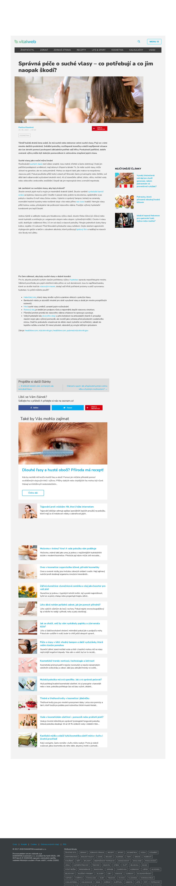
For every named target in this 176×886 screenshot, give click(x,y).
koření (107, 882)
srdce (137, 857)
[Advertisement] (88, 17)
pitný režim (70, 869)
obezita (129, 882)
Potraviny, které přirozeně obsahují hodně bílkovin (148, 200)
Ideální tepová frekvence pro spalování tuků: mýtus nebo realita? (148, 218)
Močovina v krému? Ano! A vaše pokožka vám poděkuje (68, 548)
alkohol (156, 869)
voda (143, 852)
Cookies (34, 844)
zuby (102, 878)
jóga (67, 865)
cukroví (129, 874)
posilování (150, 861)
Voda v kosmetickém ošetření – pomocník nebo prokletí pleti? (71, 717)
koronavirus (147, 878)
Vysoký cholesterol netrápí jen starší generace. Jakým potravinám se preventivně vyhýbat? (147, 181)
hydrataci (74, 279)
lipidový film (81, 229)
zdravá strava (97, 852)
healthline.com (31, 330)
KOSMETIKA (117, 50)
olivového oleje (49, 315)
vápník (68, 878)
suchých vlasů (36, 164)
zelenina (134, 865)
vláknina (132, 878)
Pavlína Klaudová (25, 127)
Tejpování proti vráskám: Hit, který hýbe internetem (67, 506)
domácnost (123, 861)
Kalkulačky (136, 50)
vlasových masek (47, 286)
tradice (111, 878)
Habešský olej (30, 297)
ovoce (122, 878)
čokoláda (91, 878)
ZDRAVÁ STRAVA (62, 50)
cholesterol (71, 882)
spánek (110, 869)
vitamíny (153, 852)
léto (138, 882)
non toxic (80, 201)
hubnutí (147, 857)
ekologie (137, 861)
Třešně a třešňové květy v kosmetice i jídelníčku (64, 698)
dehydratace (71, 857)
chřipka (79, 878)
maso (144, 865)
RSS (64, 844)
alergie (119, 857)
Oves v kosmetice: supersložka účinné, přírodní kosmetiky (69, 567)
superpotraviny (81, 865)
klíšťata (118, 882)
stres (116, 865)
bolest (109, 857)
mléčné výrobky (85, 874)
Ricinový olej (29, 309)
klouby (100, 874)
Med (26, 306)
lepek (145, 869)
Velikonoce (86, 882)
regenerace (84, 869)
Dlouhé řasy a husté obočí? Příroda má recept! (62, 470)
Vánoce (118, 874)
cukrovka (122, 869)
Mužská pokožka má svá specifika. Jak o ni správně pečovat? (71, 679)
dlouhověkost (144, 874)
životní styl (71, 852)
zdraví (83, 852)
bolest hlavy (87, 857)
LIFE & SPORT (99, 50)
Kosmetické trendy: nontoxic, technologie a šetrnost (67, 660)
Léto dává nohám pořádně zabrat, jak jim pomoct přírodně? (70, 604)
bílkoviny (69, 874)
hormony (134, 869)
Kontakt (24, 844)
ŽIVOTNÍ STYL (27, 50)
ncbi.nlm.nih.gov (45, 330)
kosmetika (24, 135)
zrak (98, 882)
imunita (106, 865)
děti (78, 861)
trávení (95, 865)
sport (121, 852)
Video (152, 50)
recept (111, 852)
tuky (129, 857)
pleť (125, 865)
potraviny (155, 882)
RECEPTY (81, 50)
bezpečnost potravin (104, 861)
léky (109, 874)
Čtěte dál (33, 492)
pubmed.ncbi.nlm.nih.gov (77, 330)
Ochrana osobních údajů (50, 844)
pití (145, 882)
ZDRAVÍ (44, 50)
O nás (15, 844)
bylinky (87, 861)
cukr (100, 857)
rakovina (98, 869)
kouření (69, 861)
